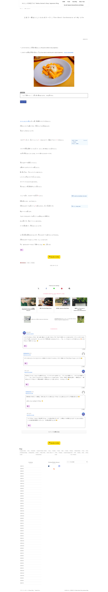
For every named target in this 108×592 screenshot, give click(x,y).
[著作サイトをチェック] (49, 466)
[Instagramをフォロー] (59, 466)
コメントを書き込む (54, 432)
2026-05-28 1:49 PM (27, 354)
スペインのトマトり (25, 121)
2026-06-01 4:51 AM (30, 415)
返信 (84, 349)
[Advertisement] (54, 28)
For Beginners (23, 262)
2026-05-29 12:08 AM (28, 372)
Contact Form (37, 590)
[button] (69, 288)
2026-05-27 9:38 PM (30, 333)
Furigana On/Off (23, 101)
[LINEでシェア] (54, 288)
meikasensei (26, 353)
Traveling (32, 262)
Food (28, 262)
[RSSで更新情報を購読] (54, 469)
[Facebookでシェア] (46, 288)
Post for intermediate (68, 52)
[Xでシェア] (38, 288)
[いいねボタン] (21, 250)
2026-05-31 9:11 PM (29, 393)
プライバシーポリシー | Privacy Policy (27, 590)
